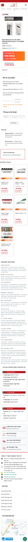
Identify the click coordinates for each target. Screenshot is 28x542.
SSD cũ (5, 311)
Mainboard (3, 294)
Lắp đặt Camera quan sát (14, 270)
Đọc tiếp (4, 191)
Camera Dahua (4, 270)
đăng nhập (10, 155)
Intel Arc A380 (9, 304)
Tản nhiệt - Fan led (5, 330)
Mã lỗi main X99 (21, 296)
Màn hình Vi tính (4, 284)
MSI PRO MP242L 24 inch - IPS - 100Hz (17, 287)
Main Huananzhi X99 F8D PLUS (13, 294)
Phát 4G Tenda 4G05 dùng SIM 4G (12, 361)
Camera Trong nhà (13, 267)
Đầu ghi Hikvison (15, 276)
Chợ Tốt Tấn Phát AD (9, 472)
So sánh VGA (14, 305)
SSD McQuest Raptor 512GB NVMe (12, 312)
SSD (2, 311)
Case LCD (23, 341)
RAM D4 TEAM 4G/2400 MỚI (5, 214)
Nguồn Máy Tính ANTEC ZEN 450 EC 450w (16, 345)
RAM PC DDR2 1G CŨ (20, 213)
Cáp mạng (13, 363)
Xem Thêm (14, 123)
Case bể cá (17, 341)
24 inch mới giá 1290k (21, 284)
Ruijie (9, 360)
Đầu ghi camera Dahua (6, 276)
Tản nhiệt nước (13, 330)
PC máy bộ (3, 320)
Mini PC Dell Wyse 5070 (17, 325)
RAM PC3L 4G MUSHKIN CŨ (4, 183)
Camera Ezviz (4, 268)
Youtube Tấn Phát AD (9, 477)
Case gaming (11, 341)
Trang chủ (3, 8)
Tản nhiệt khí (14, 332)
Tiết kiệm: (10, 58)
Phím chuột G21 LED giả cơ (20, 352)
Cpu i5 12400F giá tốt (11, 298)
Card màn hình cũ (15, 302)
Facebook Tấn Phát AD (10, 474)
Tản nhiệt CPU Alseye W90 (17, 334)
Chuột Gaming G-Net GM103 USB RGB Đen (16, 355)
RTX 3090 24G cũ (17, 304)
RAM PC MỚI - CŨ (12, 48)
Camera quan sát (4, 267)
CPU (2, 298)
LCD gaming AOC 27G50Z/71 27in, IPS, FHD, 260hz (12, 289)
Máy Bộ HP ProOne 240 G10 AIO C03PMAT (15, 320)
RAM (5, 298)
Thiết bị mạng (4, 360)
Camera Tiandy (22, 268)
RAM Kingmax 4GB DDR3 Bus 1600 (6, 244)
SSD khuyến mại (11, 311)
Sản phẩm (9, 8)
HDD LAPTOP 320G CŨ (10, 314)
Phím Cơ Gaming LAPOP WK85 (14, 350)
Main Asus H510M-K (12, 296)
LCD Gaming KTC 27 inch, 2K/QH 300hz (9, 286)
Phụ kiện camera (8, 280)
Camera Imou (21, 267)
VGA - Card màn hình (5, 302)
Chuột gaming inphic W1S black (8, 353)
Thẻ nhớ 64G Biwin (9, 278)
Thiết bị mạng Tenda (15, 360)
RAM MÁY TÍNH (16, 8)
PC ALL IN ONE (18, 323)
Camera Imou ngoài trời (13, 268)
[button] (2, 5)
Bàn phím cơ (3, 350)
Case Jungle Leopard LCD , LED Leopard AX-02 (11, 343)
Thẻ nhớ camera (17, 278)
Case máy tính (4, 341)
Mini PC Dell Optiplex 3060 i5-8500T (9, 322)
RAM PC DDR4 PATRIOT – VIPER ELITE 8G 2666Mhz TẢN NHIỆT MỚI (20, 183)
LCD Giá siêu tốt (12, 284)
